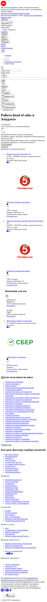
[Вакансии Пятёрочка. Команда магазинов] (26, 182)
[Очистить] (4, 75)
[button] (3, 44)
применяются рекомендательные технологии (19, 579)
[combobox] (11, 71)
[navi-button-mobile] (3, 51)
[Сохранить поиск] (3, 81)
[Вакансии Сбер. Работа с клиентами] (26, 342)
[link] (4, 39)
